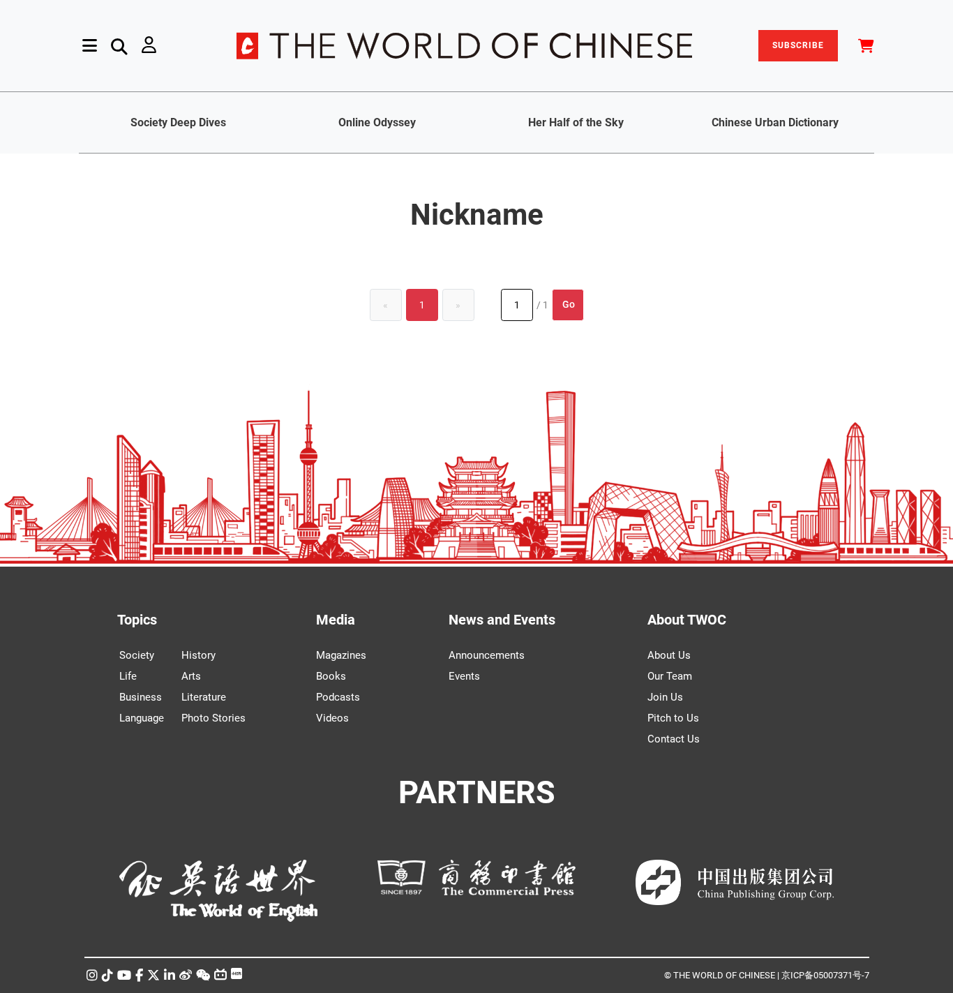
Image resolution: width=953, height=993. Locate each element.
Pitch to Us (673, 718)
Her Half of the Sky (576, 122)
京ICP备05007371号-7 (825, 975)
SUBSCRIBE (798, 45)
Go (568, 304)
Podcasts (338, 697)
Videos (332, 718)
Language (141, 718)
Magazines (341, 655)
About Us (669, 655)
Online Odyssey (377, 122)
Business (140, 697)
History (198, 655)
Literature (203, 697)
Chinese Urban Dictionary (775, 122)
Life (128, 676)
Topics (137, 619)
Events (464, 676)
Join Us (665, 697)
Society (136, 655)
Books (331, 676)
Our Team (669, 676)
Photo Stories (213, 718)
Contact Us (673, 739)
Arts (191, 676)
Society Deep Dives (178, 122)
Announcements (487, 655)
